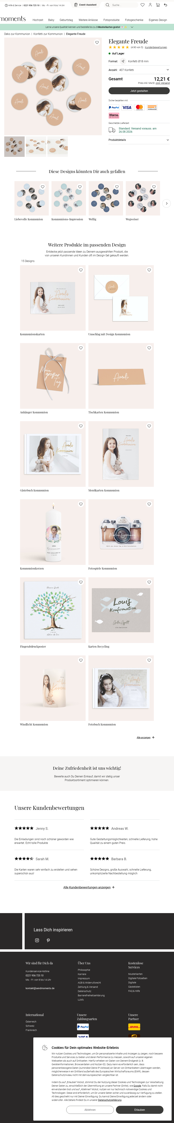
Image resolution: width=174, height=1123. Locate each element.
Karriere (82, 974)
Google (137, 1085)
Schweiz (30, 1025)
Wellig (92, 219)
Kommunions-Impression (67, 219)
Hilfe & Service (14, 5)
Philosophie (84, 969)
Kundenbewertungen (156, 47)
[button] (150, 5)
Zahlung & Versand (88, 986)
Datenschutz (84, 991)
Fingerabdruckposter (33, 646)
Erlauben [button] (139, 1110)
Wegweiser (132, 219)
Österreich (31, 1021)
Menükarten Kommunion (103, 490)
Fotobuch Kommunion (102, 724)
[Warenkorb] (157, 5)
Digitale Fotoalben (137, 978)
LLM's (81, 999)
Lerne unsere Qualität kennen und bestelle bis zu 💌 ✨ (86, 27)
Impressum (84, 978)
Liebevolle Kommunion (28, 219)
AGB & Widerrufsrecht (89, 982)
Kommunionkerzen (32, 568)
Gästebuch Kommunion (34, 490)
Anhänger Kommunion (34, 412)
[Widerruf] (165, 5)
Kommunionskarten (32, 334)
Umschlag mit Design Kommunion (109, 334)
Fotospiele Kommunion (102, 568)
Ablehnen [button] (90, 1110)
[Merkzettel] (142, 5)
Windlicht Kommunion (34, 724)
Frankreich (31, 1030)
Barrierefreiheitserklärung (91, 995)
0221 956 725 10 (31, 5)
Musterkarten (135, 974)
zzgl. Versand (163, 83)
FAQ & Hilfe (134, 991)
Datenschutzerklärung (109, 1100)
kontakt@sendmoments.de (40, 988)
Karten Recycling (98, 646)
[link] (31, 198)
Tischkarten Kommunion (103, 412)
